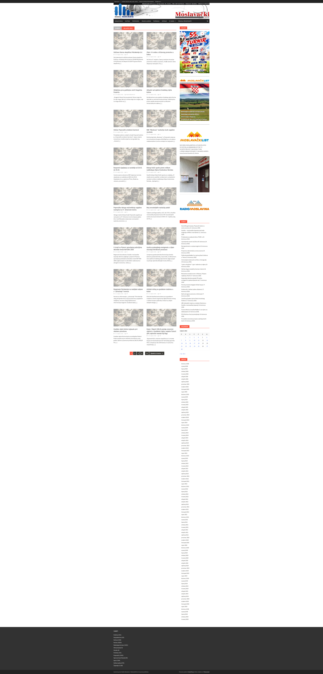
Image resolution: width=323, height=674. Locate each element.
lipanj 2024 (184, 430)
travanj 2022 (184, 496)
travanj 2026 (184, 374)
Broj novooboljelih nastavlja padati (158, 208)
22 (186, 346)
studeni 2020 (185, 540)
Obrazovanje (117, 648)
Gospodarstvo (118, 637)
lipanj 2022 (184, 491)
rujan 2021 (184, 514)
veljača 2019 (184, 594)
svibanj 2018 (184, 617)
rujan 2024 (184, 422)
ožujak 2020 (184, 560)
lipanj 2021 (184, 522)
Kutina (127, 21)
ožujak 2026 (184, 376)
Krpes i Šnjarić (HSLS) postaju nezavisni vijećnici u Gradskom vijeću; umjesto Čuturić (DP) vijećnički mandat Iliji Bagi (161, 331)
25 (198, 346)
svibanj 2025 (184, 402)
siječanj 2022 (185, 504)
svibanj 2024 (184, 433)
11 (147, 353)
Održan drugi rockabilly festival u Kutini (192, 269)
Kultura (116, 640)
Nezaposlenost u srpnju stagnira (190, 246)
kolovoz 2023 (185, 456)
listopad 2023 (185, 450)
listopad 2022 (185, 481)
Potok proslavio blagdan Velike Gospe (192, 285)
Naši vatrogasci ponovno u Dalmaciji (191, 294)
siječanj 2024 (185, 443)
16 (190, 343)
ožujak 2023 (184, 468)
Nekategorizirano (119, 645)
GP (127, 54)
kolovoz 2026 (185, 364)
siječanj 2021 (185, 535)
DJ (127, 132)
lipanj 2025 (184, 399)
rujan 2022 (184, 484)
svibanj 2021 (184, 525)
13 (207, 340)
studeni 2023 (185, 448)
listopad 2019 (185, 573)
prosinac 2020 (185, 537)
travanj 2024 (184, 435)
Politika (116, 653)
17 (194, 343)
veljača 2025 (184, 410)
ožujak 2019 (184, 591)
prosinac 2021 (185, 507)
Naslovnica (119, 21)
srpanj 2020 (184, 550)
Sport (115, 660)
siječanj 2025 (185, 412)
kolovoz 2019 (185, 578)
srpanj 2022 (184, 489)
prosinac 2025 (185, 384)
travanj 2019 (184, 588)
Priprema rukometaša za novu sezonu (192, 251)
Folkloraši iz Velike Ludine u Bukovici (191, 289)
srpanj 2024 (184, 427)
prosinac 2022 (185, 476)
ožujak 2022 (184, 499)
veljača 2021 (184, 532)
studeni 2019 (185, 571)
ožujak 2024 (184, 438)
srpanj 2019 (184, 581)
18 (198, 343)
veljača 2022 (184, 502)
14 (181, 343)
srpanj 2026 (184, 366)
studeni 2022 (185, 479)
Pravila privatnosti (185, 21)
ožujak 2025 (184, 407)
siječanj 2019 (185, 596)
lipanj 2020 (184, 553)
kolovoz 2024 (185, 425)
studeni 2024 (185, 417)
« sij (181, 354)
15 (186, 343)
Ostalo (164, 21)
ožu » (184, 354)
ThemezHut (206, 672)
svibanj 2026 (184, 371)
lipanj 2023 (184, 461)
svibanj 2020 (184, 555)
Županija (156, 21)
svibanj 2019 (184, 586)
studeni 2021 (185, 509)
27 (207, 346)
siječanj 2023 (185, 473)
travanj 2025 (184, 404)
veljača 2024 (184, 440)
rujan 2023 (184, 453)
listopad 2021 (185, 512)
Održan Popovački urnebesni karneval (126, 130)
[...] (120, 63)
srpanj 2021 (184, 519)
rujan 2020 (184, 545)
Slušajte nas (158, 1)
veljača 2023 (184, 471)
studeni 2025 (185, 387)
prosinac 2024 (185, 415)
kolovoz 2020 (185, 548)
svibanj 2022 (184, 494)
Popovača (135, 21)
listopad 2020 (185, 542)
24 (194, 346)
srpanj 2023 (184, 458)
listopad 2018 (185, 604)
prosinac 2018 (185, 599)
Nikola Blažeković (130, 94)
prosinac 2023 (185, 445)
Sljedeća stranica (155, 353)
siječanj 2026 (185, 381)
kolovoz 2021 (185, 517)
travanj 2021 (184, 527)
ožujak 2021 (184, 530)
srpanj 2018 (184, 611)
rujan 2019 (184, 576)
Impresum (116, 1)
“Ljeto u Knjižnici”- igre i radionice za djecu (193, 264)
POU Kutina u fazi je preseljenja (190, 314)
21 (181, 346)
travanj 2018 (184, 619)
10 (194, 340)
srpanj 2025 (184, 397)
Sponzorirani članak (119, 658)
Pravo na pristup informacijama (146, 1)
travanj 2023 (184, 466)
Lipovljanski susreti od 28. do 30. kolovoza (193, 241)
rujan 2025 (184, 392)
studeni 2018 (185, 601)
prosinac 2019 (185, 568)
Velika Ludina (146, 21)
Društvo (116, 635)
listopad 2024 (185, 420)
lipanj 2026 (184, 369)
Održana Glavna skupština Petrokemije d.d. (128, 52)
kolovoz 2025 (185, 394)
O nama (171, 21)
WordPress (191, 672)
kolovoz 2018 (185, 609)
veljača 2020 (184, 563)
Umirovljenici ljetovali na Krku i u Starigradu (194, 260)
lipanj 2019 (184, 583)
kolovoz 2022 (185, 486)
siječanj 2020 (185, 565)
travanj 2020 (184, 558)
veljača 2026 (184, 379)
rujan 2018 (184, 606)
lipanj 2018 (184, 614)
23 (190, 346)
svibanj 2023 (184, 463)
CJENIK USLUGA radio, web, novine (130, 1)
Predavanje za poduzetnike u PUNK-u (192, 237)
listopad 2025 (185, 389)
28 (181, 349)
